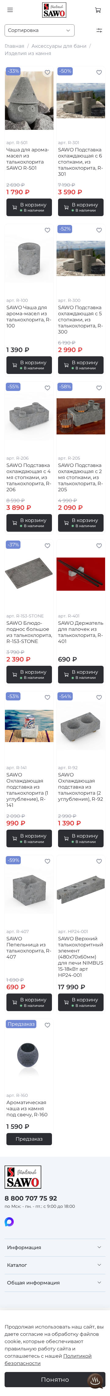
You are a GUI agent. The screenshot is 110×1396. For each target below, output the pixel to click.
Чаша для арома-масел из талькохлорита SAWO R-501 (27, 159)
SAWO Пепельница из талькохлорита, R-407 (28, 948)
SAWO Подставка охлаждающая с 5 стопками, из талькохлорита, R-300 (80, 320)
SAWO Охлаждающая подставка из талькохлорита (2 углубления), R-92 (80, 787)
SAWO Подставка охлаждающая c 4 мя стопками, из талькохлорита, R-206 (28, 477)
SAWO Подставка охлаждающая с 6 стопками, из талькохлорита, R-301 (80, 162)
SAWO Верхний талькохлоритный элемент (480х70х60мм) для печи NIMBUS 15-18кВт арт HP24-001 (80, 957)
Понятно (55, 1379)
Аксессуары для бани (58, 46)
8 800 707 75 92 (31, 1198)
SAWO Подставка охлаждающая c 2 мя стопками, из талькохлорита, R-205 (80, 477)
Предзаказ (29, 1139)
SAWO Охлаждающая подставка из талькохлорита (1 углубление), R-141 (27, 790)
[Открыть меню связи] (95, 1381)
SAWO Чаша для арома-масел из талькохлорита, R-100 (28, 317)
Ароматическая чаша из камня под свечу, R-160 (27, 1109)
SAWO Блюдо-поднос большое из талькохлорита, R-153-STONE (29, 632)
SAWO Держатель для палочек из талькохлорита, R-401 (80, 632)
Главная (14, 46)
